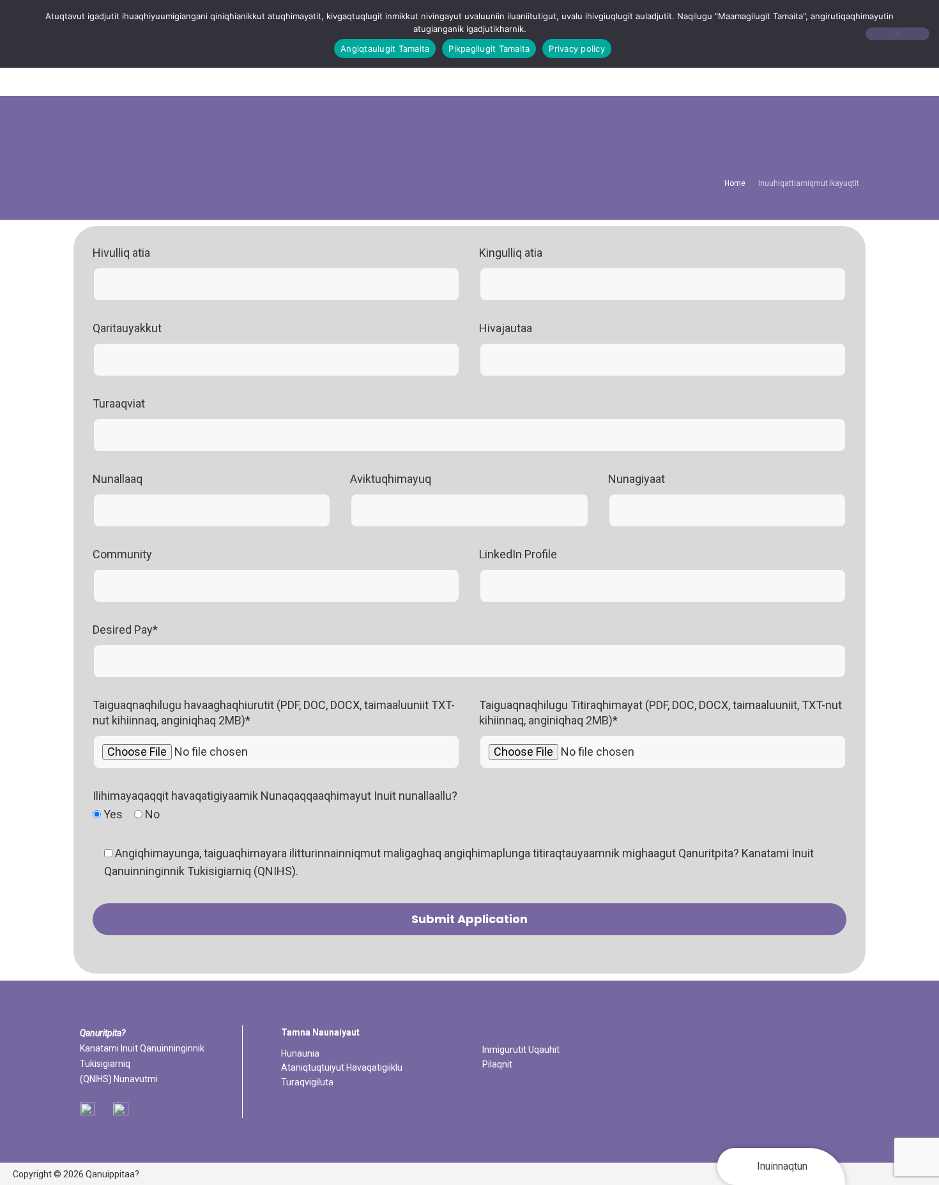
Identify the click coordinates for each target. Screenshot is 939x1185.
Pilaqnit (497, 1064)
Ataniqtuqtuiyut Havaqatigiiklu (341, 1067)
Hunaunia (300, 1053)
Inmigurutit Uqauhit (521, 1049)
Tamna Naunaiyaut (320, 1032)
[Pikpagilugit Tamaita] (897, 33)
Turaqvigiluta (307, 1082)
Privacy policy (577, 48)
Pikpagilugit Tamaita (489, 48)
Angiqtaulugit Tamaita (384, 48)
